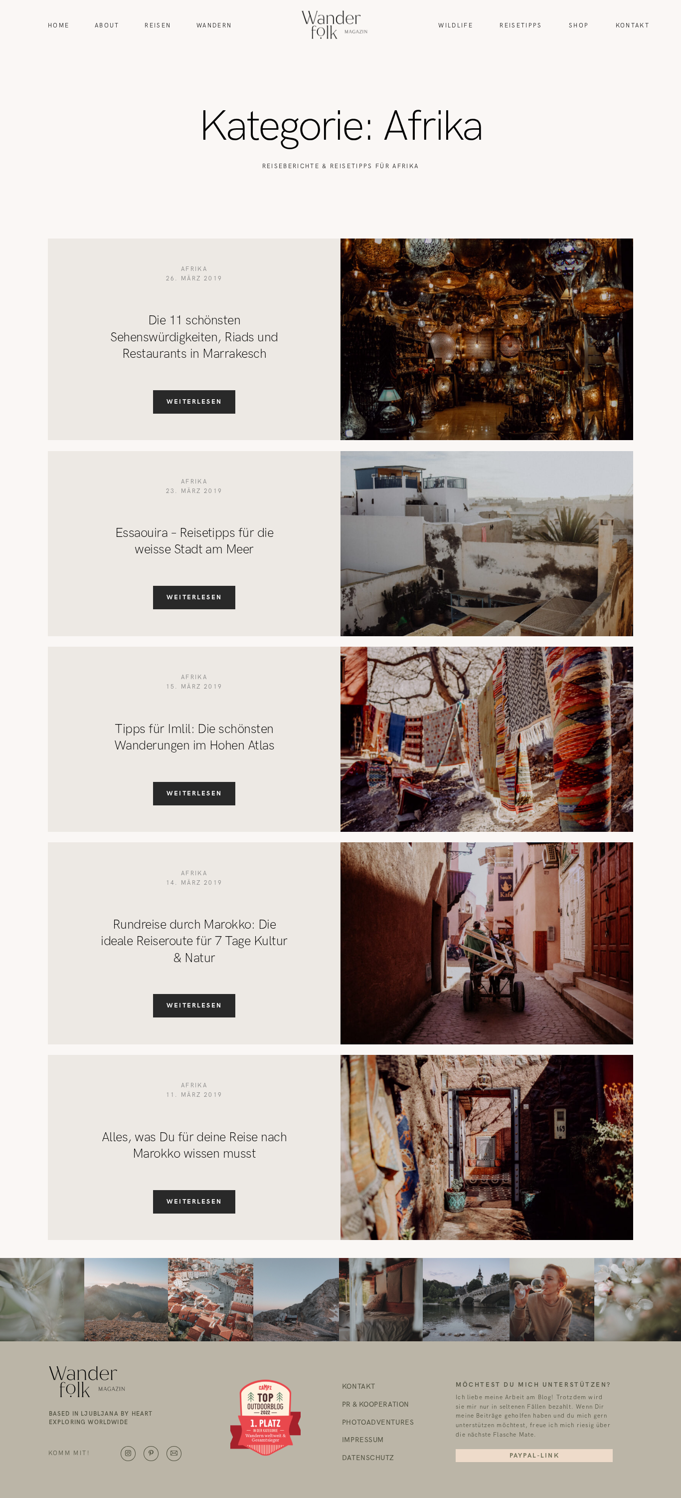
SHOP (579, 25)
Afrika (194, 269)
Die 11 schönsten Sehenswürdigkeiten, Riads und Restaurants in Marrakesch (194, 337)
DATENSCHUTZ (368, 1458)
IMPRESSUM (363, 1440)
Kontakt (633, 25)
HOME (58, 25)
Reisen (158, 25)
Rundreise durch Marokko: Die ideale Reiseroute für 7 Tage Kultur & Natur (194, 941)
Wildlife (455, 25)
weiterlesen (194, 402)
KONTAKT (358, 1387)
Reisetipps (521, 25)
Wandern (214, 25)
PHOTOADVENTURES (378, 1423)
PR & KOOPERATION (375, 1405)
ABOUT (107, 25)
